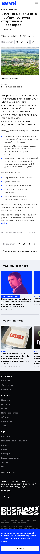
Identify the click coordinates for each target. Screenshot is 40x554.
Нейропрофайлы (9, 413)
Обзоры (5, 417)
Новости (5, 9)
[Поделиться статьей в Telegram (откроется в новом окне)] (16, 42)
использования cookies (12, 536)
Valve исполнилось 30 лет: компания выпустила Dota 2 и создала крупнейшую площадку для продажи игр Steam (15, 358)
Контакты (6, 389)
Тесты (4, 426)
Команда (5, 381)
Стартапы (14, 78)
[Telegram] (3, 497)
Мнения (5, 409)
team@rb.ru (7, 491)
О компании (7, 385)
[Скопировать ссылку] (32, 42)
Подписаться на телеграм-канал (19, 251)
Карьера (5, 454)
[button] (37, 3)
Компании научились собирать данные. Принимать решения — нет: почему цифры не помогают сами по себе (16, 302)
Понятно (20, 549)
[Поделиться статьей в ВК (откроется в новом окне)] (22, 42)
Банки (4, 445)
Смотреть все (8, 472)
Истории (5, 404)
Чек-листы (6, 421)
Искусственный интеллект (14, 441)
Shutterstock (31, 232)
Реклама (5, 436)
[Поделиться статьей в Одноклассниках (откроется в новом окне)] (27, 42)
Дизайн (4, 462)
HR (2, 467)
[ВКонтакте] (9, 497)
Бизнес (14, 9)
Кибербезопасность (11, 458)
